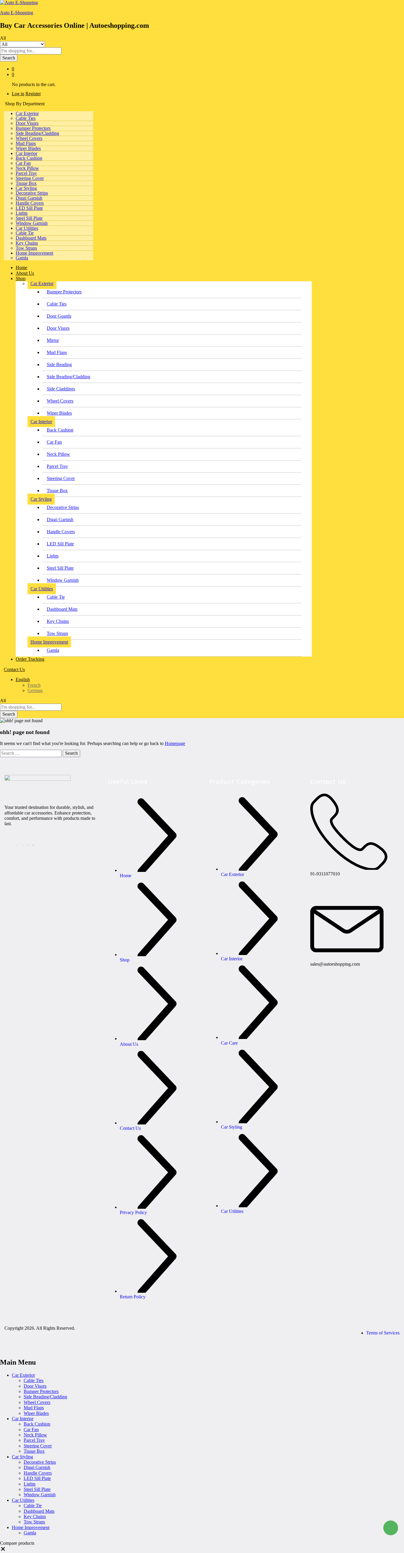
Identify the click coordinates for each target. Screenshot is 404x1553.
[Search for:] (31, 753)
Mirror (53, 340)
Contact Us (14, 669)
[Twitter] (23, 844)
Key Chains (27, 242)
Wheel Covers (29, 138)
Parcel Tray (26, 173)
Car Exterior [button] (27, 113)
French (34, 685)
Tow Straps (26, 248)
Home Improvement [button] (34, 253)
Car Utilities (23, 1500)
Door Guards (59, 316)
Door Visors (27, 123)
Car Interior (22, 1418)
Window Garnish (32, 223)
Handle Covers (30, 203)
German (35, 690)
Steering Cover (30, 178)
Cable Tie (25, 232)
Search (8, 57)
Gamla (22, 257)
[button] (3, 1550)
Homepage (175, 743)
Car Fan (23, 163)
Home (21, 267)
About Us (25, 273)
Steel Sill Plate (29, 218)
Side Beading (59, 364)
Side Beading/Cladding (37, 133)
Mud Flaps (26, 143)
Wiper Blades (28, 148)
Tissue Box (26, 183)
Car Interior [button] (26, 153)
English (23, 679)
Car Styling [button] (26, 188)
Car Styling (22, 1456)
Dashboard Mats (31, 237)
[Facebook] (18, 844)
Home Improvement (30, 1527)
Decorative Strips (32, 192)
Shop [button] (20, 278)
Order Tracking (30, 659)
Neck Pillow (27, 168)
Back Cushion (29, 158)
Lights (22, 213)
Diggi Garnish (29, 198)
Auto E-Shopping (16, 12)
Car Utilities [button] (27, 228)
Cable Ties (25, 118)
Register (33, 93)
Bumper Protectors (33, 128)
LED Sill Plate (29, 208)
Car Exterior (23, 1375)
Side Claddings (61, 388)
